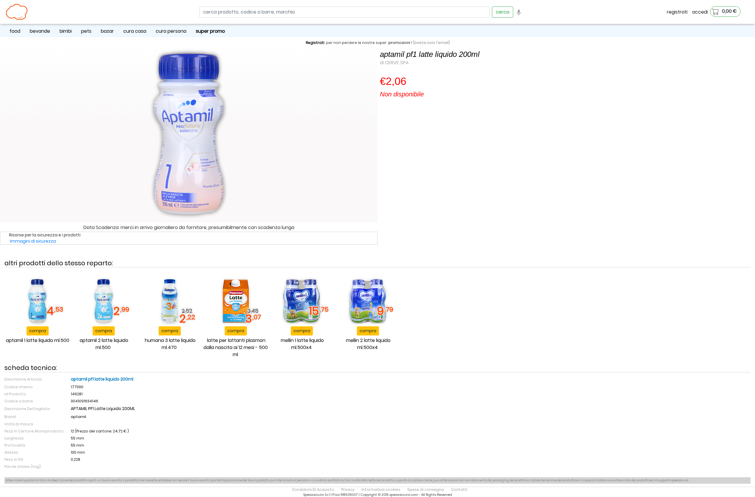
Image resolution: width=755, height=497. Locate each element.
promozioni (399, 42)
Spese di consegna (425, 489)
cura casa (134, 31)
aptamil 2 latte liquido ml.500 (104, 344)
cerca (502, 12)
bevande (40, 31)
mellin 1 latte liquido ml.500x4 (302, 344)
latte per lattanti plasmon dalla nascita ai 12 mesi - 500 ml (235, 347)
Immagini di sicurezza (33, 241)
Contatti (459, 489)
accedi (700, 12)
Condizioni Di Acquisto (313, 489)
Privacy (347, 489)
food (14, 31)
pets (86, 31)
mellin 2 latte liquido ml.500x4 (368, 344)
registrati (677, 12)
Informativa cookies (381, 489)
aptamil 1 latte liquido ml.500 (37, 340)
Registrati (315, 42)
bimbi (66, 31)
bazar (107, 31)
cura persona (171, 31)
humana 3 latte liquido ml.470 (170, 344)
